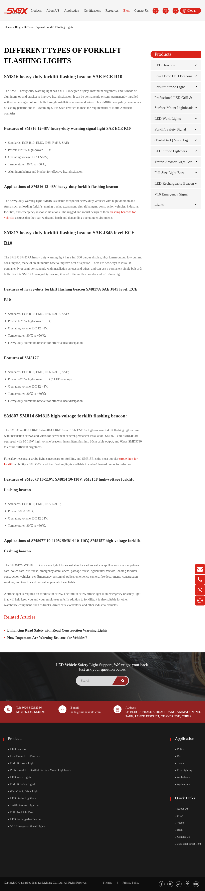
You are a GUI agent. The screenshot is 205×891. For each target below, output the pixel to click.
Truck (180, 763)
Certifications (92, 10)
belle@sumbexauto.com (85, 712)
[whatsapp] (200, 590)
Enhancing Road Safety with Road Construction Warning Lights (57, 630)
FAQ (179, 815)
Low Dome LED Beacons (173, 76)
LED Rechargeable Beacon (174, 183)
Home (8, 27)
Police (180, 749)
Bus (178, 756)
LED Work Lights (168, 118)
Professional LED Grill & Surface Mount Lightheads (39, 770)
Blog (126, 10)
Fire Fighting (184, 770)
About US (52, 10)
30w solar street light (188, 843)
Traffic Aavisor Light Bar (173, 162)
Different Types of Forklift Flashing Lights (48, 27)
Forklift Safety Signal (170, 129)
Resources (112, 10)
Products (36, 10)
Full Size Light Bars (169, 173)
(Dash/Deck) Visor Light (173, 140)
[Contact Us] (200, 600)
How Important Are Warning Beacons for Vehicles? (47, 638)
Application (71, 10)
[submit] (122, 680)
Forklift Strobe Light (170, 87)
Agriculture (183, 784)
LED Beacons (165, 65)
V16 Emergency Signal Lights (27, 826)
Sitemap (107, 882)
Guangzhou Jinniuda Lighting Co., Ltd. (40, 882)
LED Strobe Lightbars (171, 151)
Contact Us (141, 10)
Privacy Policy (131, 882)
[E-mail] (200, 569)
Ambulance (183, 777)
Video (180, 822)
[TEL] (200, 580)
